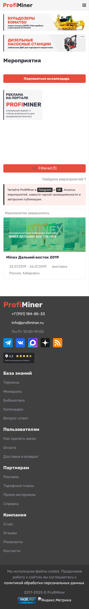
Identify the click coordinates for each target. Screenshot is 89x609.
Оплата (9, 447)
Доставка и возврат (20, 456)
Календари (13, 409)
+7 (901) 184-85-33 (28, 314)
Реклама (11, 477)
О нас (8, 524)
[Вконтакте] (20, 346)
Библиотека (14, 400)
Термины (11, 382)
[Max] (32, 346)
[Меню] (84, 5)
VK (59, 190)
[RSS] (57, 346)
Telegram (44, 190)
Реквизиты (13, 542)
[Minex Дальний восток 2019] (44, 235)
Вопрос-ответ (15, 418)
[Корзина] (72, 5)
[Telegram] (8, 346)
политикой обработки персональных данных (44, 583)
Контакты (11, 551)
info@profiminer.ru (28, 322)
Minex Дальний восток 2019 (32, 257)
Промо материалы (19, 494)
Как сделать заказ (19, 438)
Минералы (12, 391)
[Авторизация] (77, 5)
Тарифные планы (18, 485)
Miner (17, 5)
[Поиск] (66, 5)
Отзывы (10, 533)
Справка (11, 503)
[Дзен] (45, 346)
